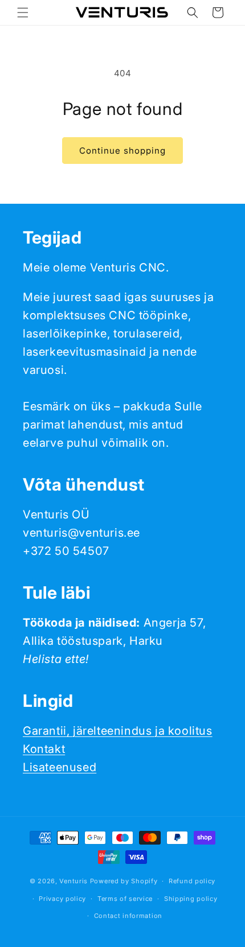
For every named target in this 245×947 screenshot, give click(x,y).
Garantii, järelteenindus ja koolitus (118, 731)
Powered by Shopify (124, 881)
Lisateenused (59, 767)
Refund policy (192, 881)
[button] (22, 12)
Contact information (128, 916)
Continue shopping (122, 150)
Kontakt (44, 749)
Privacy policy (62, 899)
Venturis (73, 881)
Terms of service (125, 899)
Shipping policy (191, 899)
